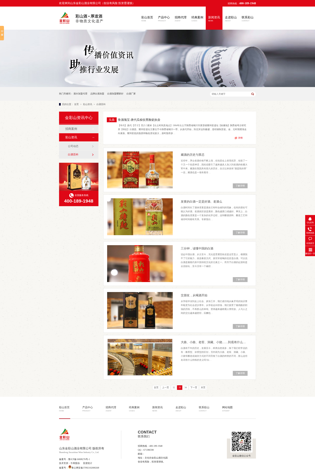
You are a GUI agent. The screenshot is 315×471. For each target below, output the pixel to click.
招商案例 (71, 128)
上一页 (165, 387)
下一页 (193, 387)
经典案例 (197, 19)
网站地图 (227, 409)
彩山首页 (147, 19)
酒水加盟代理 (80, 93)
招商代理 (181, 19)
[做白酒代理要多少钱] (157, 86)
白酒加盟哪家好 (115, 93)
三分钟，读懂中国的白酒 (197, 248)
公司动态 (73, 146)
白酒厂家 (131, 93)
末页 (203, 387)
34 (185, 387)
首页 (76, 104)
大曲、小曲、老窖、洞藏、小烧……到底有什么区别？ (214, 342)
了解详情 (240, 186)
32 (174, 387)
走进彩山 (231, 19)
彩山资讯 (88, 104)
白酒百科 (101, 104)
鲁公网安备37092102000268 (85, 468)
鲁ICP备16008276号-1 (79, 459)
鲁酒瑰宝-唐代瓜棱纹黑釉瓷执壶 (139, 119)
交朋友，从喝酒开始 (194, 295)
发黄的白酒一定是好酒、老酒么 (201, 201)
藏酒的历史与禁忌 (192, 154)
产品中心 (164, 19)
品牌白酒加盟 (97, 93)
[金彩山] (64, 24)
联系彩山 (247, 19)
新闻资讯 (214, 19)
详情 (240, 138)
